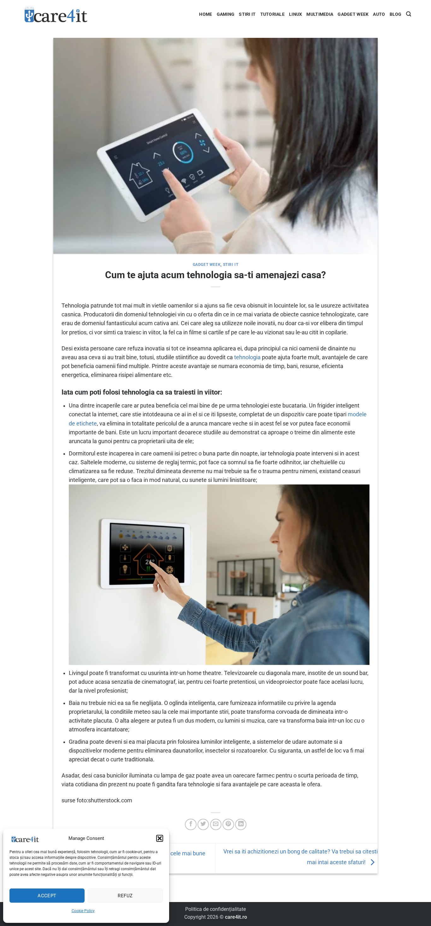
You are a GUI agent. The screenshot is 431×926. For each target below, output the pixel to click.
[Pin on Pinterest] (228, 824)
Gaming (226, 14)
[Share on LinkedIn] (240, 824)
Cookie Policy (83, 911)
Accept (47, 896)
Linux (295, 14)
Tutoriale (272, 14)
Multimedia (319, 14)
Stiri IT (247, 14)
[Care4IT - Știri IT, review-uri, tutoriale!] (56, 14)
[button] (159, 838)
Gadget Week (353, 14)
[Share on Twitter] (203, 824)
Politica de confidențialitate (215, 909)
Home (205, 14)
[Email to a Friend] (215, 824)
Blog (396, 14)
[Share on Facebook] (190, 824)
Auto (379, 14)
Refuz (125, 896)
